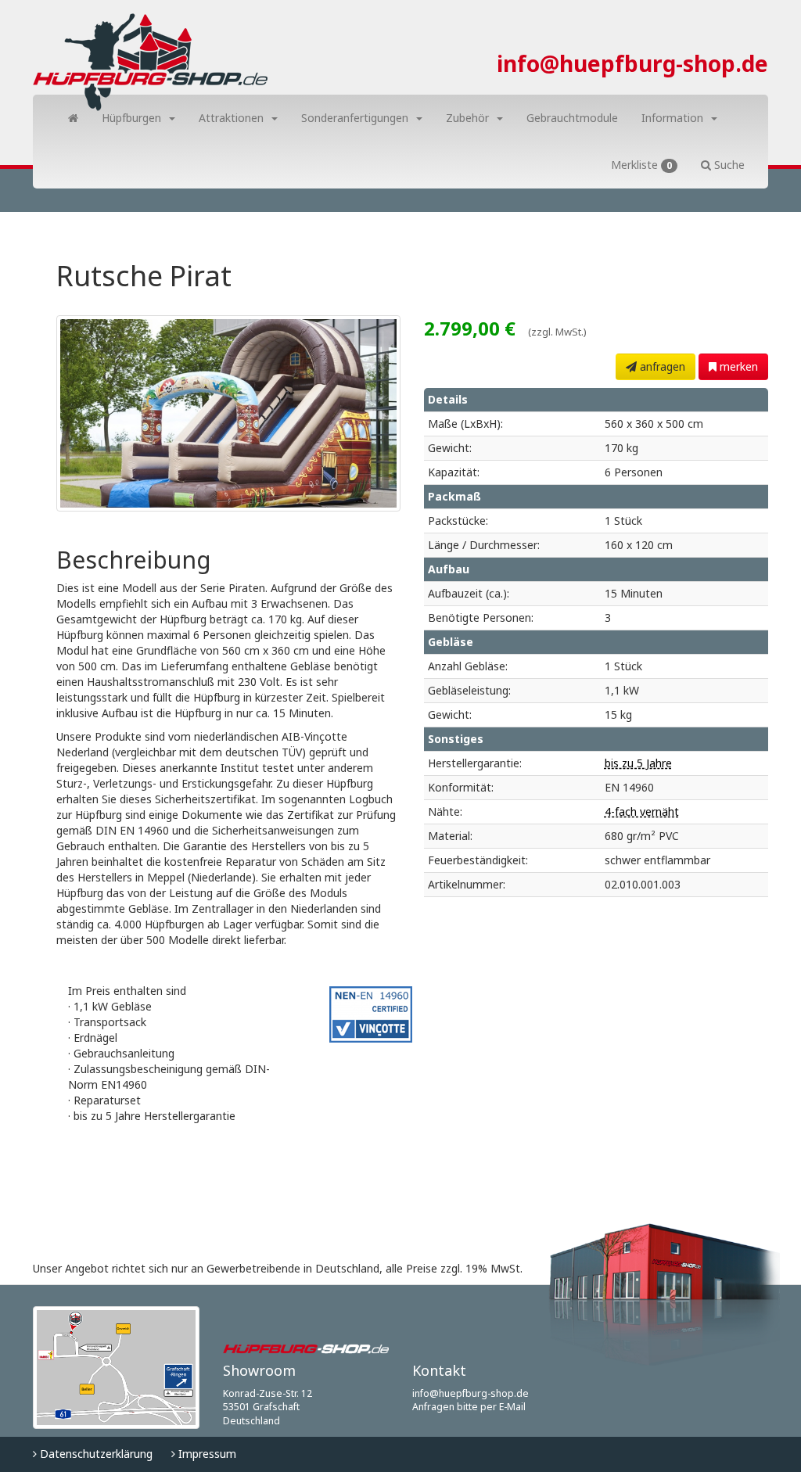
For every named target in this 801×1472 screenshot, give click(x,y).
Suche (728, 164)
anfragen (661, 366)
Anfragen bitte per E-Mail (469, 1406)
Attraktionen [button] (231, 117)
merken (737, 366)
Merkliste (641, 164)
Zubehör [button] (467, 117)
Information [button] (672, 117)
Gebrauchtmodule (572, 117)
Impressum (205, 1453)
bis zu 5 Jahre (638, 763)
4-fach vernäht (642, 811)
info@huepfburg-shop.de (632, 63)
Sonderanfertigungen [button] (354, 117)
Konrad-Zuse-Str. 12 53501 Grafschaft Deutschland (267, 1407)
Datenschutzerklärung (95, 1453)
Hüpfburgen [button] (131, 117)
